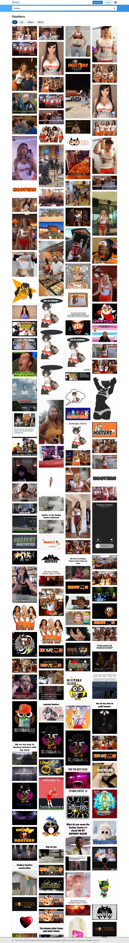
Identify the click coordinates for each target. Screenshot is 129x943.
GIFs (21, 22)
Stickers (30, 22)
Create (98, 2)
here (97, 940)
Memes (40, 22)
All (15, 22)
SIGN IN (108, 2)
